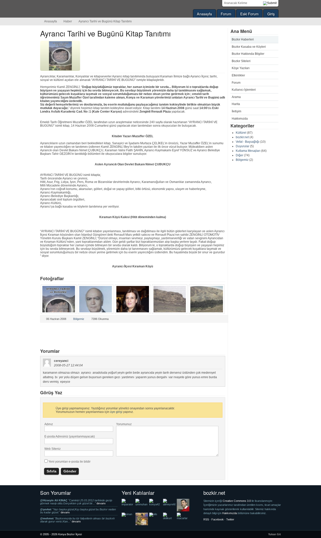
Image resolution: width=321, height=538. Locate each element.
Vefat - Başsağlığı (247, 141)
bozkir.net (242, 137)
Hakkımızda (240, 118)
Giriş (271, 13)
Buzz (99, 336)
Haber (67, 21)
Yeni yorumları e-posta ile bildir (69, 461)
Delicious (66, 336)
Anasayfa (204, 13)
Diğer (239, 155)
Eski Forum (249, 13)
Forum (226, 13)
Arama (236, 97)
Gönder (69, 471)
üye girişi (116, 412)
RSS (206, 519)
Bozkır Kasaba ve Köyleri (249, 46)
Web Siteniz (52, 449)
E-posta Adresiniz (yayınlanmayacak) (69, 436)
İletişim (236, 111)
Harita (236, 104)
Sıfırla (51, 471)
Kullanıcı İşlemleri (244, 89)
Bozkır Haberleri (243, 39)
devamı (101, 503)
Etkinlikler (238, 75)
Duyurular (242, 146)
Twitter (49, 336)
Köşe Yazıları (241, 68)
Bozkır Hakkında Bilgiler (248, 54)
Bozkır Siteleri (241, 61)
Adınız (48, 424)
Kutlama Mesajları (248, 151)
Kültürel (241, 132)
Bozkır (74, 9)
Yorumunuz (124, 424)
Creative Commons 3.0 (237, 500)
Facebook (83, 336)
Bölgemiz (242, 160)
